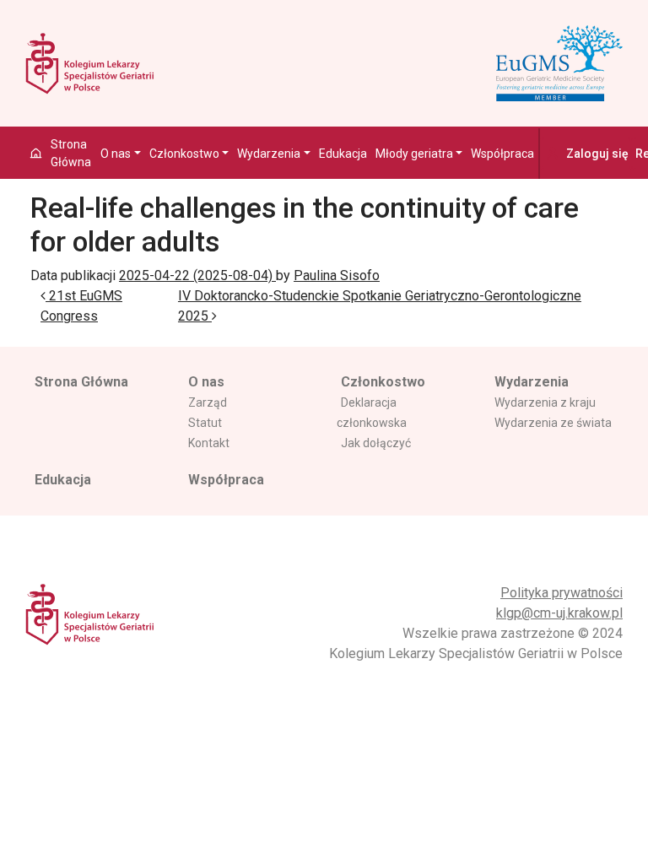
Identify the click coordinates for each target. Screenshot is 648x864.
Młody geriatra (414, 153)
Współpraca (502, 153)
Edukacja (343, 153)
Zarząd (207, 402)
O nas (115, 153)
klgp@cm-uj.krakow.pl (559, 613)
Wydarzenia (268, 153)
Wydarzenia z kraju (545, 402)
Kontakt (209, 443)
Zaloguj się (597, 153)
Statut (205, 422)
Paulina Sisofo (337, 275)
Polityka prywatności (561, 593)
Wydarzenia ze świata (553, 422)
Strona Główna (71, 153)
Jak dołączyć (376, 443)
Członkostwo (184, 153)
